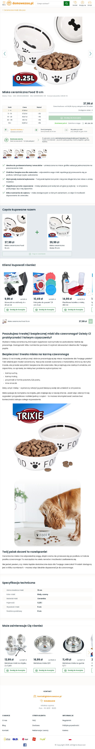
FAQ (34, 720)
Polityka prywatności (71, 725)
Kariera (65, 730)
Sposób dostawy (17, 130)
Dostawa (36, 725)
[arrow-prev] (6, 291)
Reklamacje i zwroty (40, 730)
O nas (4, 720)
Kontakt (5, 730)
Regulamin (67, 720)
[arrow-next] (89, 291)
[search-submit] (67, 3)
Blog (4, 725)
